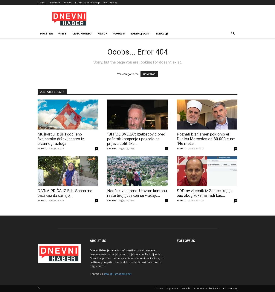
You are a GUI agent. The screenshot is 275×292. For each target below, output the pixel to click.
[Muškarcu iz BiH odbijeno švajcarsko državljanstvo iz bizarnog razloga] (68, 115)
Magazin (119, 33)
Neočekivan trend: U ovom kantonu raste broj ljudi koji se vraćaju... (137, 193)
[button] (232, 34)
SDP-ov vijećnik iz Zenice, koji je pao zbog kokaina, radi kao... (205, 193)
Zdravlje (162, 33)
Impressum (54, 2)
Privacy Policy (110, 2)
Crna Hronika (82, 33)
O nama (41, 2)
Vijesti (62, 33)
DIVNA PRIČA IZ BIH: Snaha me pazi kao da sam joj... (65, 193)
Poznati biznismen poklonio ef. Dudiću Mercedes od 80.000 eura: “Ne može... (206, 139)
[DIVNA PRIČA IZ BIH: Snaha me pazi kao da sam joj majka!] (68, 171)
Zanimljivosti (140, 33)
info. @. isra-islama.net (118, 274)
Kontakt (68, 2)
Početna (46, 33)
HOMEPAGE (149, 74)
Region (103, 33)
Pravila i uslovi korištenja (87, 2)
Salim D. (42, 148)
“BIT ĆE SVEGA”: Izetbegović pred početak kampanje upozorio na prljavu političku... (136, 139)
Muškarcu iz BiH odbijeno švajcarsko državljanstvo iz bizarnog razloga (61, 139)
